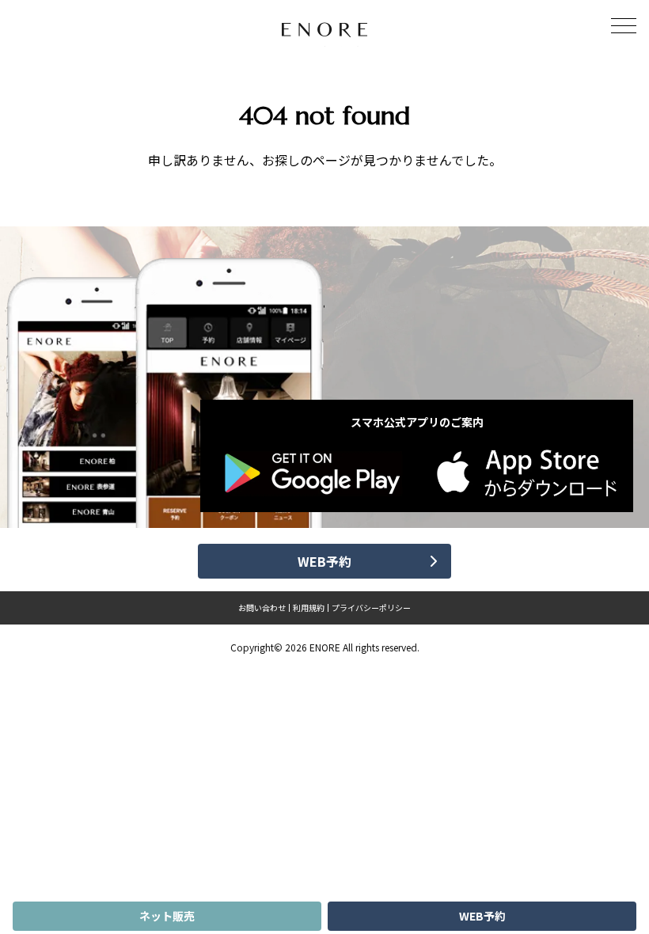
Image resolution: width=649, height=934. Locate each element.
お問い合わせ (262, 608)
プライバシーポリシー (371, 608)
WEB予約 (482, 916)
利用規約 (308, 608)
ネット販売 (167, 916)
